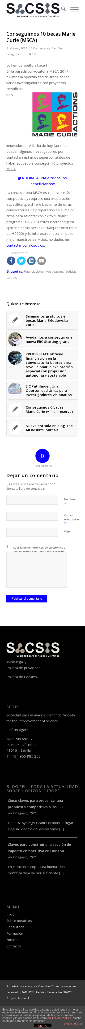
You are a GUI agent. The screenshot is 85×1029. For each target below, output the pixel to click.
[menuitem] (61, 9)
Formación (14, 933)
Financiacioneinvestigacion (43, 271)
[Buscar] (61, 9)
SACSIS (32, 54)
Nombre (69, 501)
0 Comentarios (41, 48)
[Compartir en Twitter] (21, 261)
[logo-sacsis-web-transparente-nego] (35, 9)
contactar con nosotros (25, 245)
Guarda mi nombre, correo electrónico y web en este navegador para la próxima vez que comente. (39, 551)
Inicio (10, 914)
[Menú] (72, 9)
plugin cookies (73, 1023)
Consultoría (15, 926)
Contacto (13, 946)
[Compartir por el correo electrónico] (41, 261)
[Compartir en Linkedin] (31, 261)
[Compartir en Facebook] (11, 261)
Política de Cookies (21, 676)
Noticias (12, 939)
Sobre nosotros (19, 920)
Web (67, 531)
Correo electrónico (71, 519)
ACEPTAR (42, 1025)
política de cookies (59, 1018)
